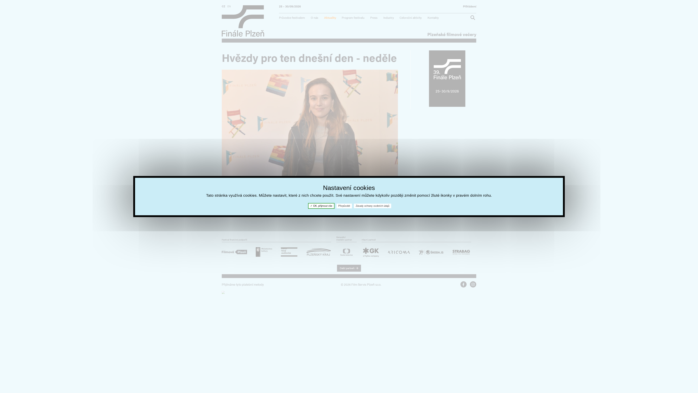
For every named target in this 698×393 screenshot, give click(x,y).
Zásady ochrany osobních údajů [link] (372, 206)
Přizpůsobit (344, 206)
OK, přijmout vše (322, 205)
